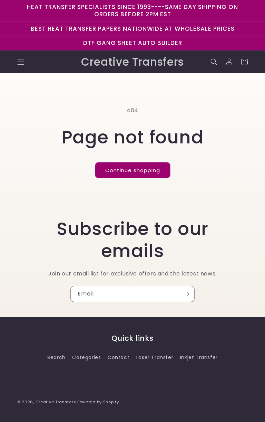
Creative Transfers (56, 402)
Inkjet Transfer (199, 357)
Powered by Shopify (98, 402)
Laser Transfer (154, 357)
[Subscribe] (186, 294)
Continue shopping (132, 170)
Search (56, 357)
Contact (118, 357)
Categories (86, 357)
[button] (20, 61)
